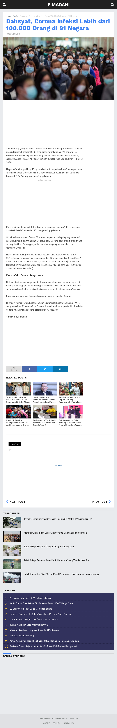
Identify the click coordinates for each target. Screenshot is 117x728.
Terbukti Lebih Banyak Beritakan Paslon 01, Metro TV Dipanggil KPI (58, 518)
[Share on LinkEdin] (60, 369)
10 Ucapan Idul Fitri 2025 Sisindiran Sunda (30, 608)
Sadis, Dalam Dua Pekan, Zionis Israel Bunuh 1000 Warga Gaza (41, 603)
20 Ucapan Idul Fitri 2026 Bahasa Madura (30, 598)
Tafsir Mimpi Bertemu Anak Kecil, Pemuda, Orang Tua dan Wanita (56, 560)
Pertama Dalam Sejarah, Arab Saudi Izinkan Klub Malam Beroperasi (43, 646)
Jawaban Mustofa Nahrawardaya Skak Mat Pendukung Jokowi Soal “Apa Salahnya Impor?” (44, 399)
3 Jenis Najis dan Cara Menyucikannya (28, 624)
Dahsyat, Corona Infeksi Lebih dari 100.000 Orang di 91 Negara (58, 24)
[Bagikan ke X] (45, 369)
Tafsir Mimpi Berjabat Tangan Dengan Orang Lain (49, 546)
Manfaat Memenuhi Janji (21, 635)
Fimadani (59, 4)
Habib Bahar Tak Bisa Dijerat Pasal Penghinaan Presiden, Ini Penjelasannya (61, 574)
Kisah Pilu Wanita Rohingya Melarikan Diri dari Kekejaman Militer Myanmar (17, 422)
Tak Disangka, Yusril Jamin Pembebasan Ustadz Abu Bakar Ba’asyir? (44, 422)
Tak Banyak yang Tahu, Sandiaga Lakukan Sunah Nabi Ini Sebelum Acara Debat (70, 422)
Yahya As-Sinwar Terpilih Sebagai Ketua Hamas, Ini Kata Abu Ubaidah (44, 640)
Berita (15, 16)
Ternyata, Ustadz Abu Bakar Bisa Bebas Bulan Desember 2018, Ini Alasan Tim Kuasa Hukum (18, 399)
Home (8, 16)
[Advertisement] (99, 149)
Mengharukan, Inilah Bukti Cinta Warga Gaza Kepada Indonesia (55, 532)
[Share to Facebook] (29, 369)
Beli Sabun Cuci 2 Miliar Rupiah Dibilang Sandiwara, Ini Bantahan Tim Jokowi (69, 399)
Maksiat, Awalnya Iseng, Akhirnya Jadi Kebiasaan (34, 630)
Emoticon (15, 444)
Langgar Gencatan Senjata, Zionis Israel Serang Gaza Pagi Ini (40, 614)
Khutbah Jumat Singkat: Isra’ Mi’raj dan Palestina (33, 619)
